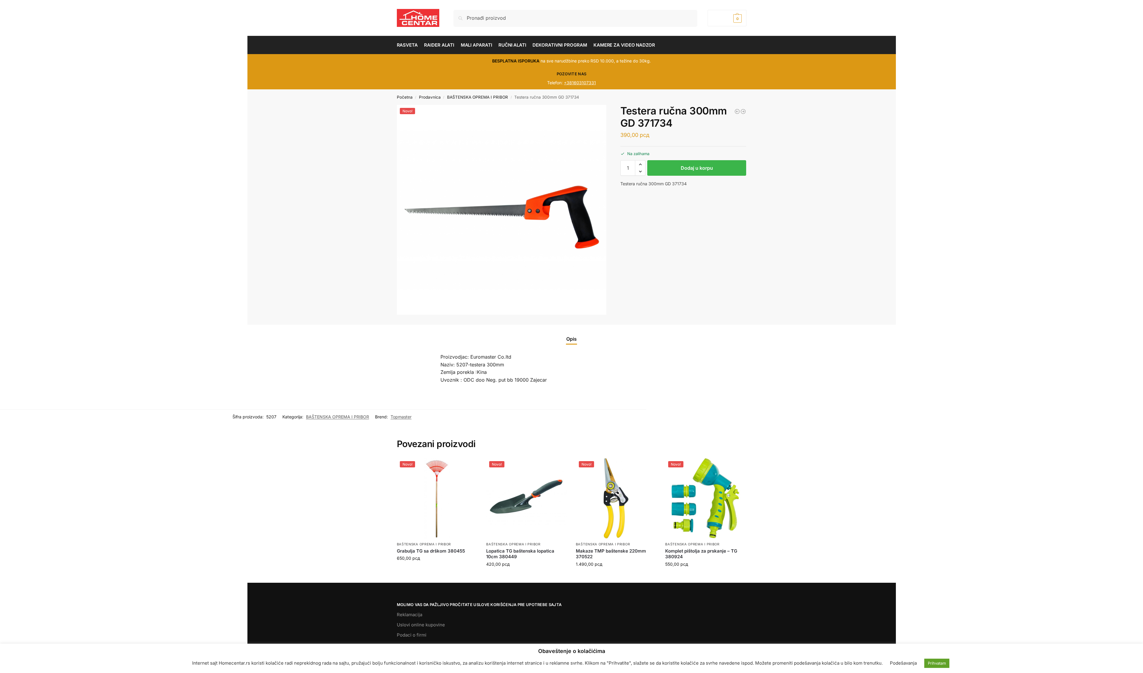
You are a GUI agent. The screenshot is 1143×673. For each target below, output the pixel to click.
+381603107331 (580, 82)
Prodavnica (430, 97)
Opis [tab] (571, 339)
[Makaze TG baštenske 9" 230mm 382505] (737, 111)
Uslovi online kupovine (421, 625)
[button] (727, 18)
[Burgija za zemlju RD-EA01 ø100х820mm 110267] (743, 111)
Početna (405, 97)
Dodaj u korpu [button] (437, 570)
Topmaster (401, 416)
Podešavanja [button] (903, 663)
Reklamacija (409, 614)
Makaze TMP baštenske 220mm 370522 (611, 554)
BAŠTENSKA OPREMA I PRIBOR (477, 97)
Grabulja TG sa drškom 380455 (431, 551)
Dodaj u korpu (697, 168)
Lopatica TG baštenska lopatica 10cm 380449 (520, 554)
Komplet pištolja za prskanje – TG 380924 (701, 554)
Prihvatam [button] (937, 663)
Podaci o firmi (411, 635)
